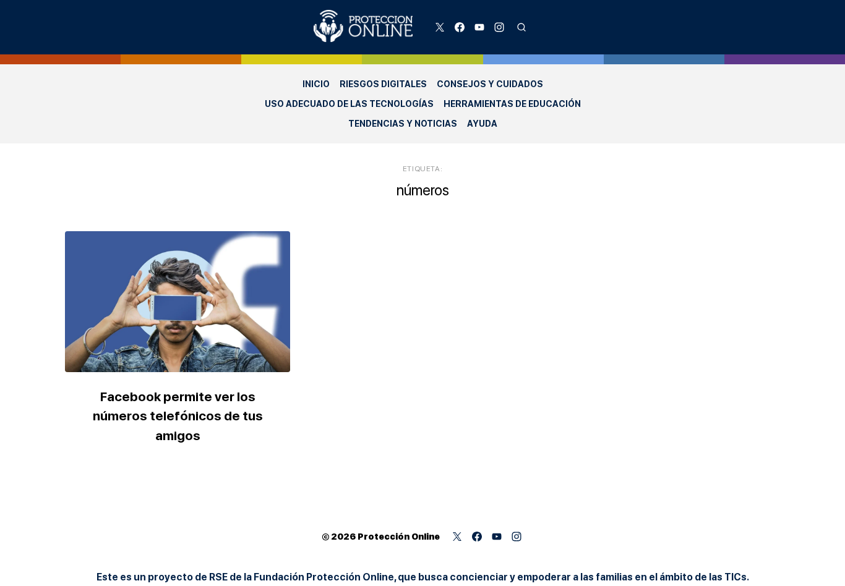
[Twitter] (439, 27)
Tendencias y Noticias (402, 124)
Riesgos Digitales (383, 84)
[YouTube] (479, 27)
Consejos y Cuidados (490, 84)
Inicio (316, 84)
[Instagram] (499, 27)
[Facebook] (459, 27)
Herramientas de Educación (512, 104)
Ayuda (482, 124)
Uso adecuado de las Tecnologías (349, 104)
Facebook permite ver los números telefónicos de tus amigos (178, 416)
